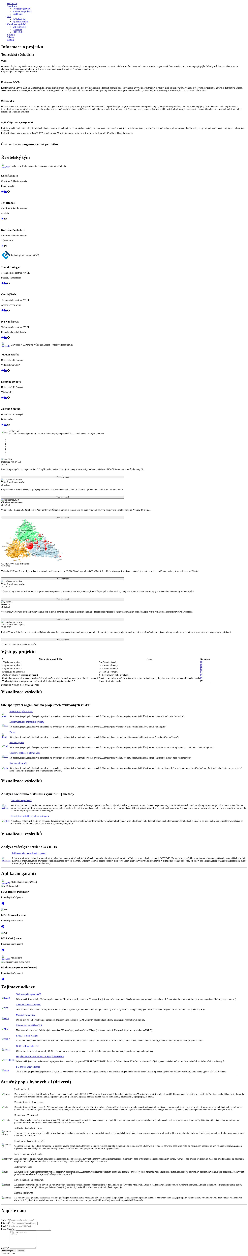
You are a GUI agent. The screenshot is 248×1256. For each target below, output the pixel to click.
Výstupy (11, 34)
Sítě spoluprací (19, 27)
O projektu (12, 6)
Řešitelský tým (19, 19)
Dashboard (18, 14)
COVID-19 (18, 32)
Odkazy (10, 37)
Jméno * (5, 1220)
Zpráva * (5, 1248)
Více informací (63, 477)
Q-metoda (17, 29)
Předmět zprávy (8, 1229)
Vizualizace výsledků (16, 24)
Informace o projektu (22, 11)
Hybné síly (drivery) (22, 8)
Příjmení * (5, 1223)
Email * (4, 1226)
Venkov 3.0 (12, 3)
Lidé (9, 16)
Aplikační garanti (20, 21)
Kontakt (10, 40)
